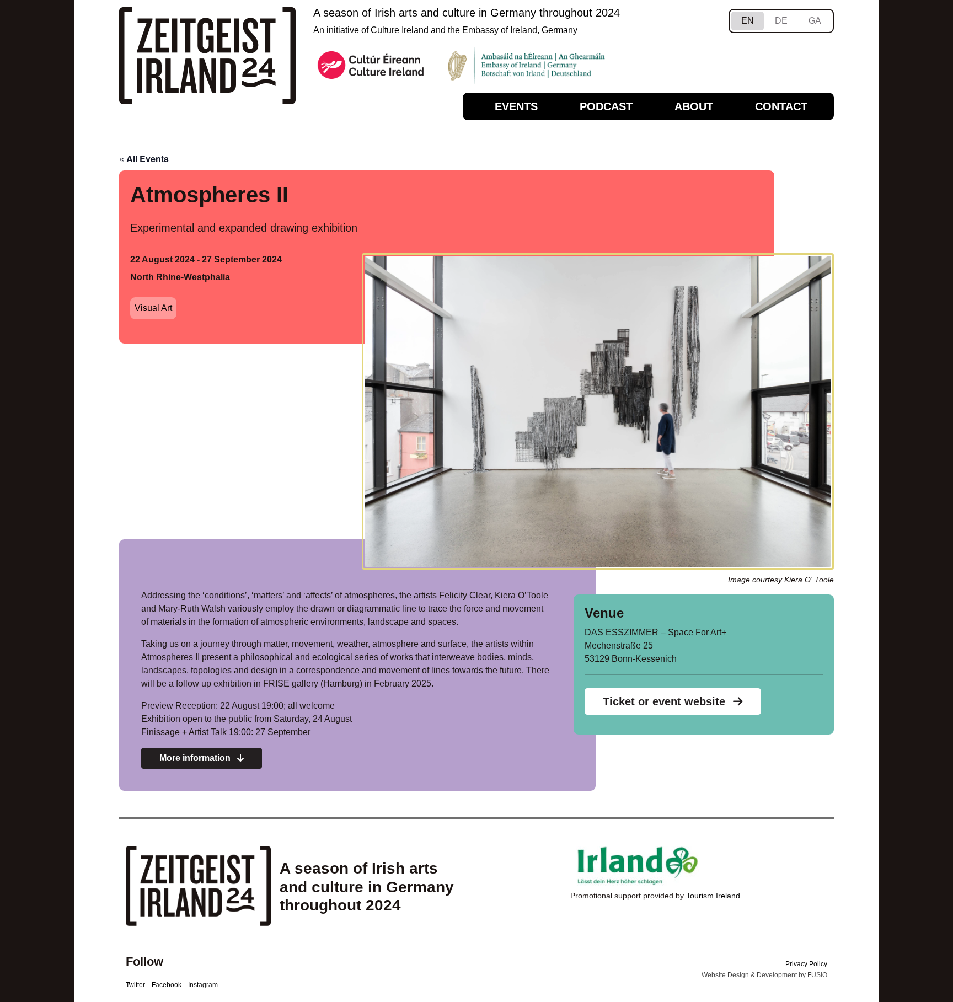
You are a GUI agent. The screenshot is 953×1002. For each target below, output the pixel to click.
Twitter (135, 985)
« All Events (144, 158)
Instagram (203, 985)
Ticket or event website (666, 701)
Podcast (606, 106)
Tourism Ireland (713, 895)
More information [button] (196, 758)
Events (516, 106)
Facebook (166, 985)
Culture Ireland (401, 30)
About (693, 106)
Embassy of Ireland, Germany (519, 30)
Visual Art (153, 308)
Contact (781, 106)
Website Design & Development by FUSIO (764, 975)
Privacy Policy (806, 964)
